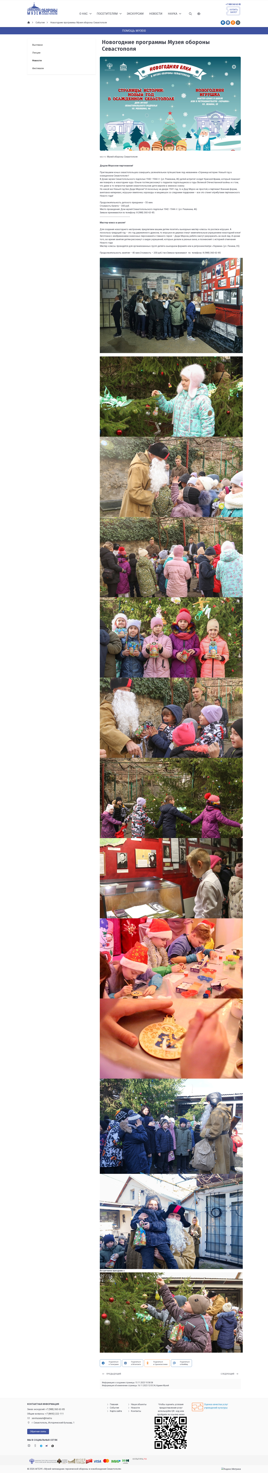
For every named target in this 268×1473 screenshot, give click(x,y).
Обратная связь (38, 1431)
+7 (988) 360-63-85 (55, 1409)
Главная (114, 1404)
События (114, 1407)
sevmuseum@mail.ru (42, 1418)
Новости (135, 1407)
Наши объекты (139, 1404)
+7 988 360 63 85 (233, 4)
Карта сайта (116, 1411)
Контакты (136, 1411)
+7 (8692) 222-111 (54, 1413)
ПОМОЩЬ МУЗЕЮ (134, 30)
